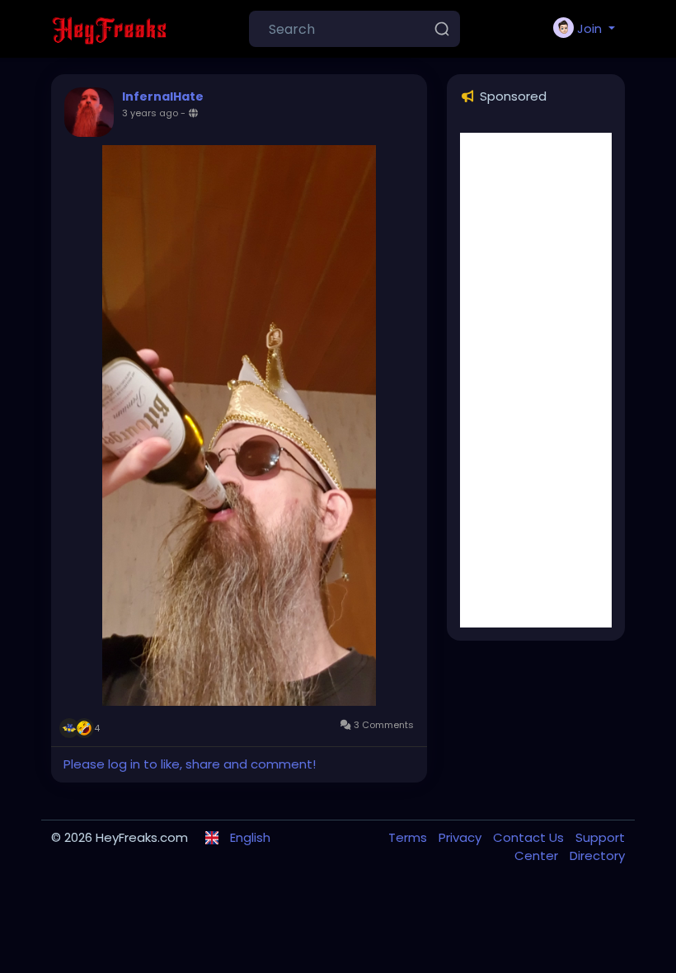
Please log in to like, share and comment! (189, 764)
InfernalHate (163, 96)
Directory (597, 855)
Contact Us (530, 837)
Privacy (462, 837)
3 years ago (150, 113)
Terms (409, 837)
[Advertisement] (536, 380)
